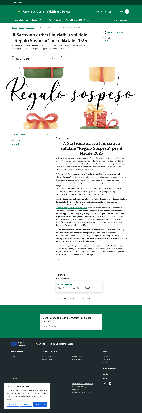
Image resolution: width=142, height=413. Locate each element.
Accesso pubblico (48, 356)
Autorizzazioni (77, 356)
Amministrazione (21, 20)
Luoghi (105, 373)
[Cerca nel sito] (127, 11)
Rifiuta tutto (26, 404)
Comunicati (107, 359)
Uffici (13, 356)
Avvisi (105, 362)
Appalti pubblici (47, 359)
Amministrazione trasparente (82, 383)
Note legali (76, 389)
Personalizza (13, 404)
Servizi (42, 20)
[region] (27, 396)
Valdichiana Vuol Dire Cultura (78, 20)
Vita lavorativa (77, 359)
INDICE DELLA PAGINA (19, 135)
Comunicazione (65, 284)
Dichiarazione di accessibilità (82, 392)
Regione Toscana (18, 2)
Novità (34, 20)
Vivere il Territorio (56, 20)
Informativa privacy (79, 386)
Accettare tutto (40, 404)
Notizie (105, 356)
